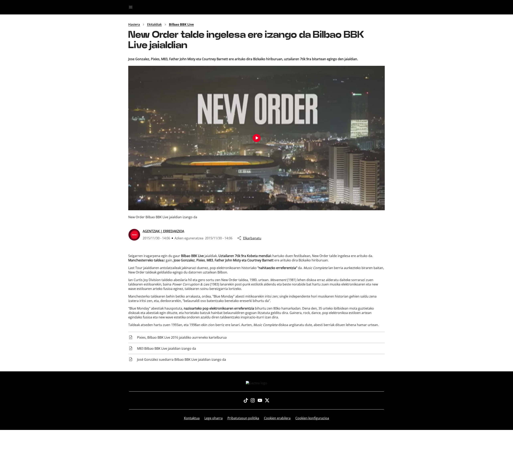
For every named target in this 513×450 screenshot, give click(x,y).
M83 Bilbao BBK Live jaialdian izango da (166, 348)
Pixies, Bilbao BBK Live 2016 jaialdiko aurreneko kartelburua (182, 337)
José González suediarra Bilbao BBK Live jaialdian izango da (181, 359)
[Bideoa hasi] (256, 138)
